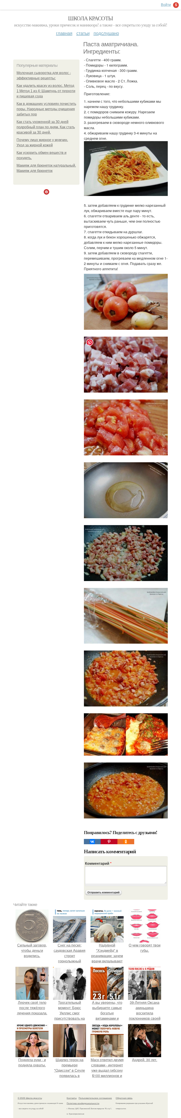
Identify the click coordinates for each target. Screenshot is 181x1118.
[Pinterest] (109, 841)
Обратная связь (124, 1097)
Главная (64, 33)
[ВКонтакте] (92, 841)
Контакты (72, 1097)
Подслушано (106, 33)
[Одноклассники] (125, 841)
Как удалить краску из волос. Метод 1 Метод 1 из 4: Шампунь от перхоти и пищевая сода (46, 91)
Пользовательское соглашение (95, 1097)
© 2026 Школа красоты (30, 1097)
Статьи (83, 33)
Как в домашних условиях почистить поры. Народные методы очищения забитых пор (46, 109)
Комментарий (98, 863)
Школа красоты (90, 18)
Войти (166, 4)
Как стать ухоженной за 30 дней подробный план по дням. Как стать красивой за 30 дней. (46, 127)
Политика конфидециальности (83, 1103)
